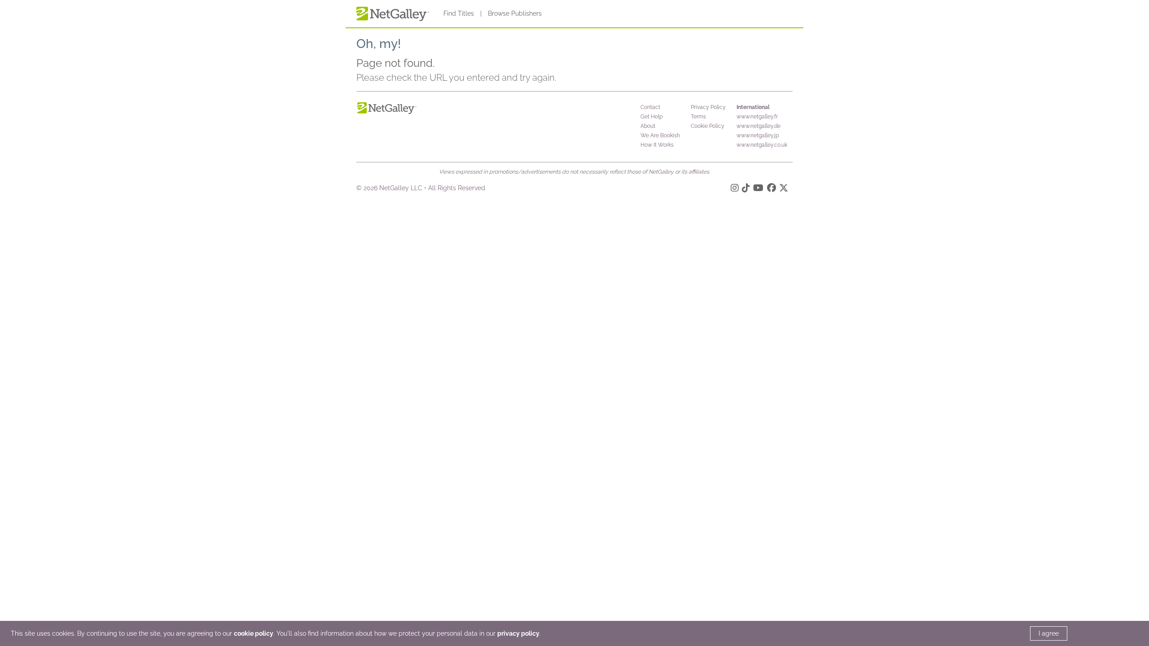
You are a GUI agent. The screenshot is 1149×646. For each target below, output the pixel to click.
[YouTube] (758, 189)
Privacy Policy (708, 107)
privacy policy (518, 633)
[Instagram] (735, 189)
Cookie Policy (707, 126)
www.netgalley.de (759, 126)
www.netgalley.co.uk (762, 145)
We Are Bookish (660, 135)
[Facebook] (771, 189)
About (647, 126)
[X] (783, 189)
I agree (1049, 633)
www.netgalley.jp (758, 135)
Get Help (651, 116)
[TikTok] (746, 189)
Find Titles (458, 13)
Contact (650, 107)
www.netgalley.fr (757, 116)
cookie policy (253, 633)
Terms (698, 116)
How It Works (657, 145)
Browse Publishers (515, 13)
